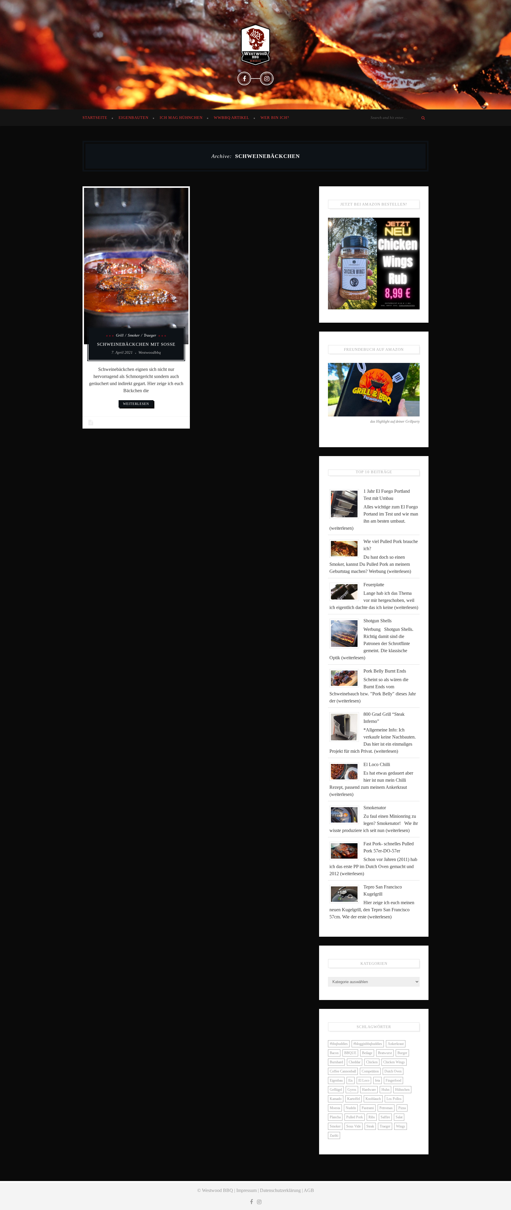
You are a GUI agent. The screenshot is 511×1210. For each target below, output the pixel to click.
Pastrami (368, 1108)
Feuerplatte (373, 584)
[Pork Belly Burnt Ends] (346, 677)
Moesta (335, 1108)
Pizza (402, 1108)
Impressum (246, 1190)
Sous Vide (353, 1126)
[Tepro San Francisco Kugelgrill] (346, 893)
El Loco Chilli (376, 764)
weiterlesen (136, 404)
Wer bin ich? (275, 117)
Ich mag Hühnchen (181, 117)
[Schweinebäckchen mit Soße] (136, 266)
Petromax (386, 1108)
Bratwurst (385, 1053)
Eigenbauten (133, 117)
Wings (400, 1126)
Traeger (150, 335)
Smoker (134, 335)
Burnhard (336, 1062)
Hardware (369, 1090)
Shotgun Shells (377, 620)
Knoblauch (373, 1099)
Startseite (95, 117)
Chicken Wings (394, 1062)
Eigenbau (336, 1080)
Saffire (385, 1117)
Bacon (334, 1053)
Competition (370, 1071)
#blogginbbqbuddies (367, 1044)
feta (377, 1080)
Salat (399, 1117)
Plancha (335, 1117)
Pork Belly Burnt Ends (384, 670)
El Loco (363, 1080)
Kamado (336, 1099)
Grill (120, 335)
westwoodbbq (149, 352)
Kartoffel (353, 1099)
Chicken (372, 1062)
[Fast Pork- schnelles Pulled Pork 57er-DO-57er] (346, 850)
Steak (370, 1126)
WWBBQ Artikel (231, 117)
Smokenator (374, 807)
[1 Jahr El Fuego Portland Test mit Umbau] (346, 503)
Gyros (351, 1090)
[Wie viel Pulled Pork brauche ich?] (346, 548)
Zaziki (334, 1135)
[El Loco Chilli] (346, 771)
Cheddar (354, 1062)
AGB (309, 1190)
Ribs (371, 1117)
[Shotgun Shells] (346, 633)
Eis (350, 1080)
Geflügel (336, 1090)
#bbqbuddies (339, 1044)
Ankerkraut (396, 1044)
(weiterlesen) (341, 528)
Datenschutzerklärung (280, 1190)
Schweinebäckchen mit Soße (136, 344)
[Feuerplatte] (346, 591)
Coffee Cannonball (343, 1071)
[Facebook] (244, 78)
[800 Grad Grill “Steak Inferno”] (346, 726)
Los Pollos (394, 1099)
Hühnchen (402, 1090)
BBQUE (350, 1053)
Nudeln (351, 1108)
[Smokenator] (346, 814)
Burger (402, 1053)
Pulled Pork (354, 1117)
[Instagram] (267, 78)
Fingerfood (393, 1080)
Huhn (385, 1090)
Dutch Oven (393, 1071)
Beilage (367, 1053)
